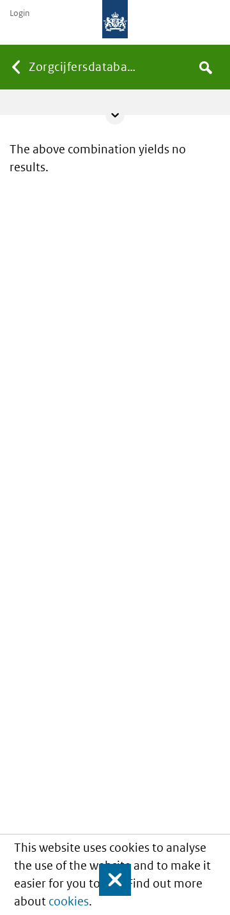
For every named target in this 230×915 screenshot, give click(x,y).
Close (109, 879)
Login (19, 13)
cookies (69, 901)
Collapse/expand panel (115, 115)
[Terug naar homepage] (115, 19)
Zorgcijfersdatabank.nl (85, 66)
